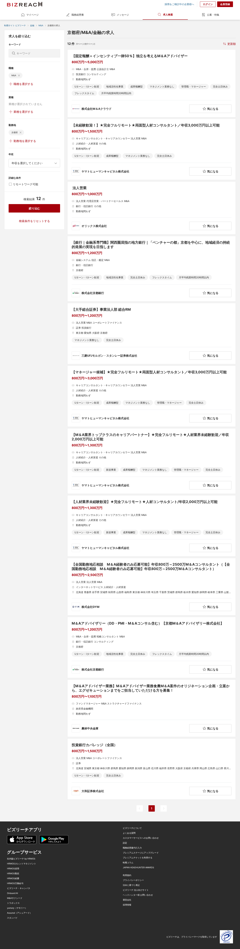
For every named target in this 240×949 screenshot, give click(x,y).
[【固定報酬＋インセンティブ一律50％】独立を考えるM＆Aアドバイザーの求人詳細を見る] (151, 83)
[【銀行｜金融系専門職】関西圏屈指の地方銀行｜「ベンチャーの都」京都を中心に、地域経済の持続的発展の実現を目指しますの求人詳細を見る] (151, 268)
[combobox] (34, 163)
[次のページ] (163, 808)
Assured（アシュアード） (19, 913)
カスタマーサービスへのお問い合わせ (141, 838)
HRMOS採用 (13, 869)
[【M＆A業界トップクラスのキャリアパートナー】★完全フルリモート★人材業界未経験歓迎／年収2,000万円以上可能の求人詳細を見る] (151, 461)
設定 (125, 843)
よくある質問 (129, 833)
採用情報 (127, 905)
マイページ (32, 14)
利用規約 (127, 875)
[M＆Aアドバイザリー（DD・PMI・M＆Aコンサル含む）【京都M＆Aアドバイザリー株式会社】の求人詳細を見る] (151, 647)
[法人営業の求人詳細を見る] (151, 208)
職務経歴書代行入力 (132, 848)
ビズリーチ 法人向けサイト (136, 890)
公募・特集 (213, 14)
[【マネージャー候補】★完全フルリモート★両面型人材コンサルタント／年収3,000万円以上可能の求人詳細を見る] (151, 396)
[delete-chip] (19, 75)
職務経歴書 (78, 14)
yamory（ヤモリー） (17, 908)
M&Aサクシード (14, 898)
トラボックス (13, 903)
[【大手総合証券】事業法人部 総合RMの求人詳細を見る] (151, 333)
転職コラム (128, 863)
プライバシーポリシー (133, 880)
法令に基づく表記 (131, 885)
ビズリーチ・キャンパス (18, 888)
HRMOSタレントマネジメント (21, 864)
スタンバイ (12, 918)
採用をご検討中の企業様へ (179, 4)
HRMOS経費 (13, 878)
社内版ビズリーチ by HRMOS (21, 859)
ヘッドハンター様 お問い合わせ (138, 895)
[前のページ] (140, 808)
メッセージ (123, 14)
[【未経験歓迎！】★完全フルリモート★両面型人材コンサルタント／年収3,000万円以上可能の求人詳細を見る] (151, 149)
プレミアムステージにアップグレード (141, 853)
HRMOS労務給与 (15, 883)
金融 (32, 25)
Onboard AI (12, 893)
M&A (40, 25)
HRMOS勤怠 (13, 873)
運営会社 (127, 900)
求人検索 (168, 14)
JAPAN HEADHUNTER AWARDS (138, 867)
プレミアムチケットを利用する (137, 858)
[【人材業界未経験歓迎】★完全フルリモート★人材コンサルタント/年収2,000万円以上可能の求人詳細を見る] (151, 525)
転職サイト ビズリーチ (15, 25)
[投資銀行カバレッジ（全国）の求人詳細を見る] (151, 769)
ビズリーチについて (132, 828)
